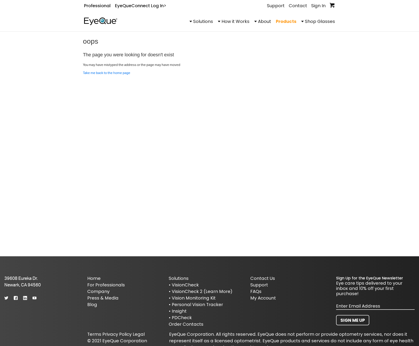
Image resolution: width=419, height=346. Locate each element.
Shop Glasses (320, 21)
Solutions (203, 21)
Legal (139, 334)
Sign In (318, 6)
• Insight (178, 311)
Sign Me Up (352, 320)
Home (94, 278)
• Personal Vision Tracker (196, 304)
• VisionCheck (184, 285)
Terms (94, 334)
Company (98, 291)
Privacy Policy (117, 334)
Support (276, 6)
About (264, 21)
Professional (97, 6)
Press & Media (102, 298)
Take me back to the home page (106, 73)
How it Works (235, 21)
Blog (92, 304)
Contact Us (262, 278)
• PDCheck (180, 318)
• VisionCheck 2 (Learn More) (200, 291)
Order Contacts (186, 324)
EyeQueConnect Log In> (140, 6)
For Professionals (106, 285)
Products (286, 21)
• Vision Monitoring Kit (192, 298)
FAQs (255, 291)
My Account (263, 298)
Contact (298, 6)
